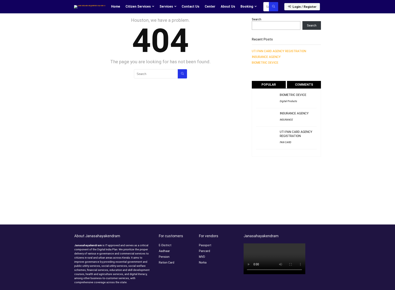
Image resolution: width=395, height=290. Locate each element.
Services (166, 6)
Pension (164, 256)
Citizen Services (138, 6)
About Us (228, 6)
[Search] (273, 6)
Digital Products (288, 101)
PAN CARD (285, 142)
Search (256, 19)
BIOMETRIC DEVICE (265, 62)
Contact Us (190, 6)
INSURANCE (286, 119)
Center (210, 6)
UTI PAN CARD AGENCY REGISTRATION (279, 51)
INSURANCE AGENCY (266, 57)
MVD (202, 256)
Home (115, 6)
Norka (203, 262)
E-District (165, 245)
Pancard (204, 251)
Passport (205, 245)
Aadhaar (164, 251)
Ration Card (166, 262)
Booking (246, 6)
